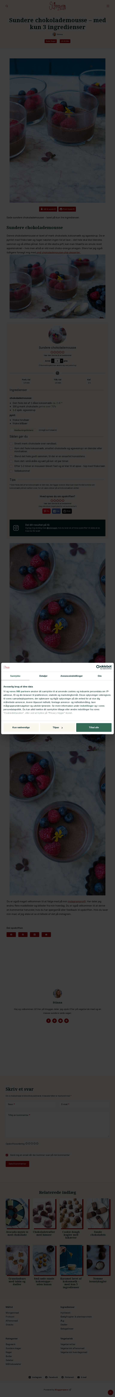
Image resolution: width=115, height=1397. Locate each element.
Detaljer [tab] (43, 676)
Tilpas (56, 727)
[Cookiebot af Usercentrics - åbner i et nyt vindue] (98, 667)
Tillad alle (94, 727)
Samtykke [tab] (15, 676)
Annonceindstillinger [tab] (71, 676)
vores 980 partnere (19, 691)
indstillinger (87, 706)
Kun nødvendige (21, 727)
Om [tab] (100, 676)
